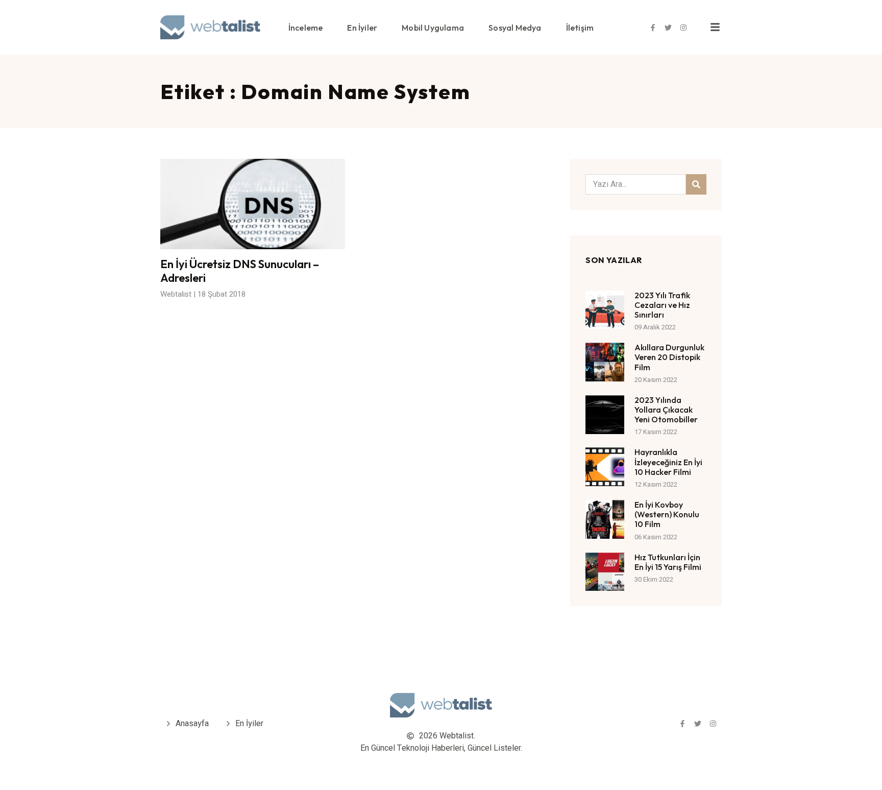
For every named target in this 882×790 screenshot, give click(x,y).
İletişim (580, 27)
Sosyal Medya (514, 27)
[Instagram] (683, 27)
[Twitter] (668, 27)
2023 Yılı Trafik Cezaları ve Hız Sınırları (662, 305)
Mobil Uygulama (433, 27)
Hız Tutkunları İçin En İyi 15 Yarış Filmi (667, 562)
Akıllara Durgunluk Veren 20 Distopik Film (669, 357)
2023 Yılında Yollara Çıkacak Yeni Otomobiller (666, 409)
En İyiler (362, 27)
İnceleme (305, 27)
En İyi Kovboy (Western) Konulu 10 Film (666, 514)
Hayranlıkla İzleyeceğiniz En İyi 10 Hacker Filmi (668, 461)
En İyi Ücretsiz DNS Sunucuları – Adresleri (239, 270)
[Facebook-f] (652, 27)
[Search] (696, 184)
